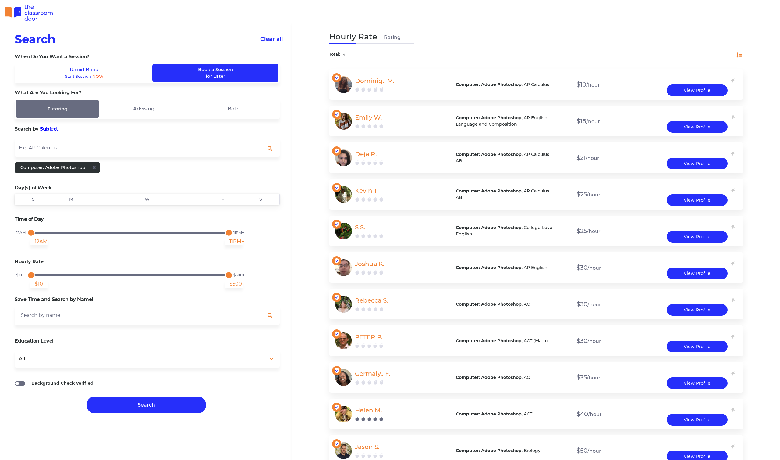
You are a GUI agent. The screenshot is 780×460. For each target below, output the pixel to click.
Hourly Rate (29, 261)
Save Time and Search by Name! (54, 299)
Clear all (271, 39)
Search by (36, 129)
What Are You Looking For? (48, 92)
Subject (49, 129)
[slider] (31, 232)
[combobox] (147, 147)
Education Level (34, 341)
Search (35, 39)
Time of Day (29, 219)
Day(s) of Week (33, 188)
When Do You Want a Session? (52, 56)
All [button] (22, 358)
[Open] (273, 148)
